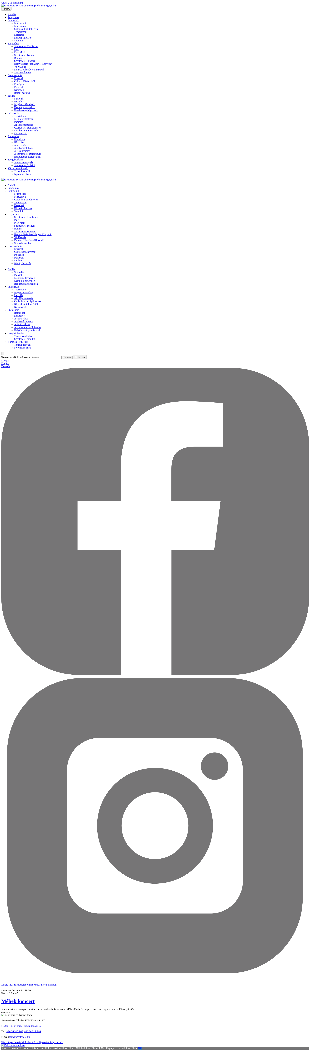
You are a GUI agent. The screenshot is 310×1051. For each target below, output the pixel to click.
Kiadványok (8, 1042)
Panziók (18, 101)
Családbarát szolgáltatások (27, 127)
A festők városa (22, 150)
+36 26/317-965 (14, 1031)
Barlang (18, 58)
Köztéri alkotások (23, 37)
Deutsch (5, 366)
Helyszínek (13, 43)
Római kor (19, 139)
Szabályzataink (42, 1042)
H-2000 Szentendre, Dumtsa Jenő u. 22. (21, 1026)
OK (140, 1048)
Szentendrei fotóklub (24, 165)
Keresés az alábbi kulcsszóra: (16, 357)
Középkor (19, 142)
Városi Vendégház (23, 162)
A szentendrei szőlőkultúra (27, 153)
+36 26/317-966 (32, 1031)
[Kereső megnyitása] (2, 353)
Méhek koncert (18, 1001)
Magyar (5, 360)
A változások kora (23, 148)
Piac (16, 49)
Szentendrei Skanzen (25, 61)
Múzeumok (20, 26)
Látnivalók (13, 20)
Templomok (20, 31)
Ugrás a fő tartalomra (12, 2)
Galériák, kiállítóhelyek (26, 29)
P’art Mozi (19, 52)
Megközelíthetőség (23, 119)
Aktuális (12, 14)
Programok (13, 17)
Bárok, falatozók (22, 92)
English (5, 363)
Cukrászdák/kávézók (25, 81)
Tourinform (20, 116)
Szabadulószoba (22, 72)
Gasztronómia (15, 75)
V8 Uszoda (20, 66)
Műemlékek (20, 23)
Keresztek (19, 34)
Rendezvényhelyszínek (26, 110)
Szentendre (13, 136)
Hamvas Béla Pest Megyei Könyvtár (33, 63)
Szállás (11, 95)
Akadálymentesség (23, 124)
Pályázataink (56, 1042)
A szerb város (21, 145)
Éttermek (18, 78)
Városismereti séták (18, 168)
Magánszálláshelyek (24, 104)
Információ (13, 113)
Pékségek (19, 84)
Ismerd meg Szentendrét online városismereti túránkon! (29, 984)
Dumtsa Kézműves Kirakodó (29, 69)
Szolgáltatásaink (16, 159)
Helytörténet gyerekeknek (27, 156)
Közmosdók (20, 133)
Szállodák (19, 98)
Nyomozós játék (22, 174)
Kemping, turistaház (24, 107)
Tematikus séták (22, 171)
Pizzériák (19, 87)
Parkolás (18, 121)
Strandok (18, 40)
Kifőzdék (19, 90)
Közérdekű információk (26, 130)
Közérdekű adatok (24, 1042)
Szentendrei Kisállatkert (26, 46)
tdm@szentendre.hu (19, 1037)
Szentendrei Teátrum (24, 55)
